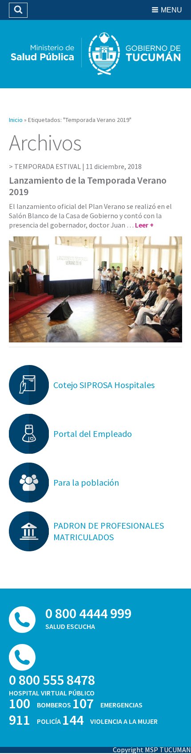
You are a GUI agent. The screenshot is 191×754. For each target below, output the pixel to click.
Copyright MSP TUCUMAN (152, 749)
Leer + (144, 224)
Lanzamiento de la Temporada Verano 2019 (88, 186)
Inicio (16, 120)
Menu (171, 10)
